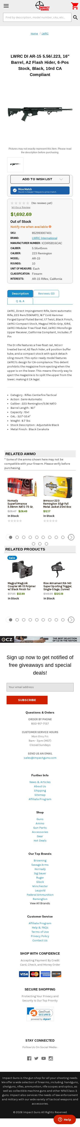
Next (71, 537)
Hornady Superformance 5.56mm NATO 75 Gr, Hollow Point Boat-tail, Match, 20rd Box (21, 506)
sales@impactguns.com (40, 758)
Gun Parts (40, 827)
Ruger (40, 877)
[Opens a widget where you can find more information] (64, 1120)
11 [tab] (33, 543)
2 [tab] (17, 537)
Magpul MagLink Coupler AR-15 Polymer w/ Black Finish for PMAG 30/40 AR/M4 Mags (21, 589)
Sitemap (40, 795)
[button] (40, 1014)
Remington (40, 899)
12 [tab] (39, 543)
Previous (9, 537)
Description (20, 293)
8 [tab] (56, 537)
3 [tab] (23, 537)
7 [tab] (49, 537)
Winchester (40, 886)
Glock (40, 882)
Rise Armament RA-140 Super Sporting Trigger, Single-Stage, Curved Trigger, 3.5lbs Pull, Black (57, 589)
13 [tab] (46, 543)
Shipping (40, 790)
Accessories (40, 832)
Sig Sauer (40, 873)
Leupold (40, 890)
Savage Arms (40, 865)
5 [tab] (36, 537)
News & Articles (40, 782)
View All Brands (40, 903)
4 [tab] (30, 537)
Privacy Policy (40, 936)
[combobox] (37, 17)
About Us (40, 786)
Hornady (40, 869)
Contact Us (40, 940)
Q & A (20, 301)
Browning (40, 860)
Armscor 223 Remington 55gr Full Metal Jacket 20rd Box (57, 503)
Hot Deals (40, 840)
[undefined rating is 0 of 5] (20, 203)
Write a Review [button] (20, 207)
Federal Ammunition (40, 895)
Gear (40, 836)
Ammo (40, 823)
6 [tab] (43, 537)
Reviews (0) (46, 293)
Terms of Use (40, 932)
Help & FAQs (40, 927)
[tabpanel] (22, 501)
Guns (40, 819)
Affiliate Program (40, 799)
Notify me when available (29, 227)
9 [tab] (62, 537)
